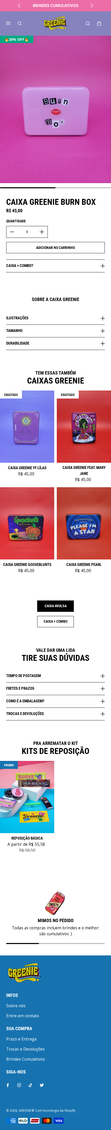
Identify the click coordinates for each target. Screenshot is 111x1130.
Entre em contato (22, 1016)
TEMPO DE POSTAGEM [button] (23, 676)
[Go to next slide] (91, 6)
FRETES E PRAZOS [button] (20, 688)
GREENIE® (26, 1110)
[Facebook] (7, 1085)
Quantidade (16, 221)
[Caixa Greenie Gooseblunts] (27, 523)
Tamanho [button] (14, 330)
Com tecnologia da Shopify (55, 1110)
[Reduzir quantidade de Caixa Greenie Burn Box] (12, 232)
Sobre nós (16, 1006)
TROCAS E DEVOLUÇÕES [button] (25, 713)
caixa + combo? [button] (19, 265)
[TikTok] (30, 1085)
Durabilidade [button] (17, 343)
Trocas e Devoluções (25, 1049)
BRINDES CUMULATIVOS (55, 5)
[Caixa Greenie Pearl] (84, 523)
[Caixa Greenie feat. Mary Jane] (84, 427)
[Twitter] (41, 1085)
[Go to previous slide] (19, 6)
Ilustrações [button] (17, 318)
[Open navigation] (12, 23)
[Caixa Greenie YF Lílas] (27, 427)
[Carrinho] (99, 23)
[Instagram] (19, 1085)
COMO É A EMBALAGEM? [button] (25, 701)
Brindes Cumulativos (25, 1059)
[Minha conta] (87, 23)
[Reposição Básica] (27, 797)
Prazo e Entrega (21, 1039)
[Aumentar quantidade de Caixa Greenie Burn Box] (41, 232)
